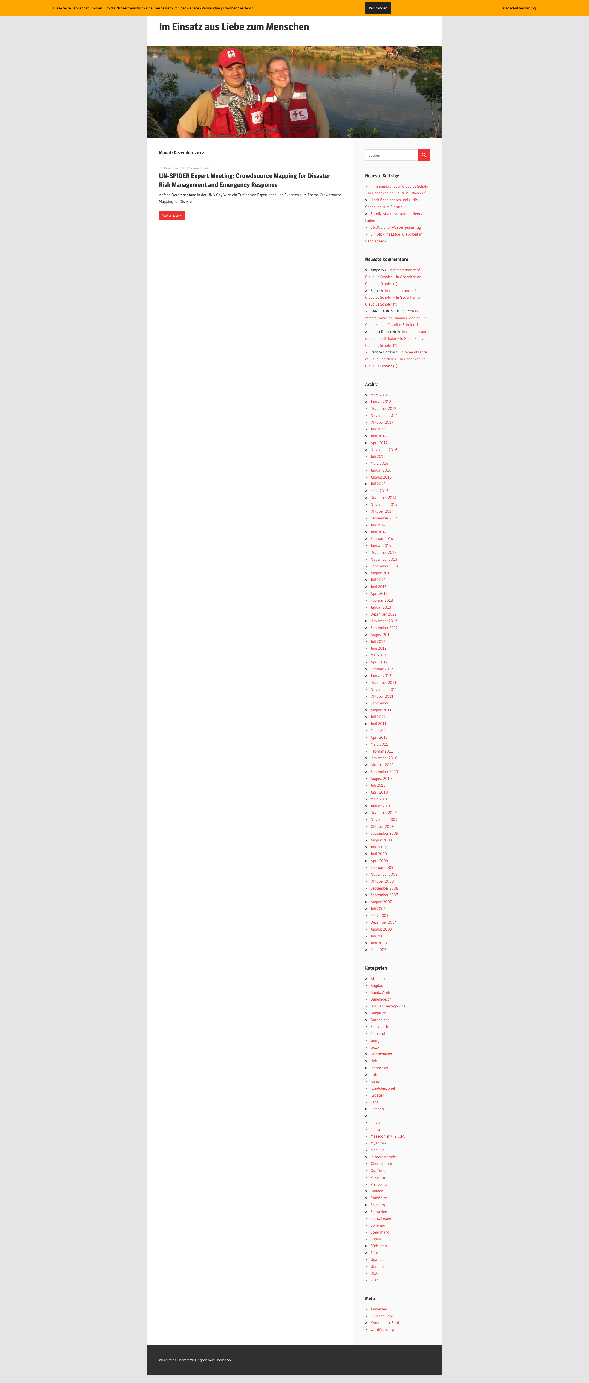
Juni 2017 (379, 435)
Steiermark (380, 1232)
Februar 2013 (382, 600)
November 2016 (384, 449)
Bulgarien (378, 1012)
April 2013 (379, 593)
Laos (374, 1102)
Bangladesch (381, 999)
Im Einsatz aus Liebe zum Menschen (234, 26)
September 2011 (384, 702)
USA (374, 1273)
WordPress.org (382, 1329)
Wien (374, 1280)
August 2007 (381, 901)
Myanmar (378, 1143)
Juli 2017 (378, 428)
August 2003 (381, 929)
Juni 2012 (379, 648)
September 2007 (384, 894)
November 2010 (384, 757)
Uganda (377, 1259)
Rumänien (379, 1197)
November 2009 (384, 819)
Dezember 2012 (383, 614)
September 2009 (384, 833)
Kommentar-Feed (385, 1322)
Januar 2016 (381, 470)
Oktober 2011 (382, 696)
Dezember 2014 (383, 497)
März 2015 (379, 490)
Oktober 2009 (382, 826)
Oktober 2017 (382, 422)
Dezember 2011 (383, 682)
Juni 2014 (379, 531)
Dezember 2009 (384, 812)
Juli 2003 (378, 936)
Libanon (377, 1108)
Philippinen (380, 1184)
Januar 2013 (381, 607)
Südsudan (379, 1245)
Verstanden (378, 8)
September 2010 (384, 771)
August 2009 (381, 839)
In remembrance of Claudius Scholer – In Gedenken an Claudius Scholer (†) (393, 276)
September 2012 (384, 627)
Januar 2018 (381, 401)
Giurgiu (377, 1040)
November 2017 (384, 415)
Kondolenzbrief (383, 1088)
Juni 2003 (379, 942)
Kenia (375, 1081)
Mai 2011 (378, 730)
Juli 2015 (378, 483)
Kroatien (378, 1095)
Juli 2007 (378, 908)
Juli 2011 (378, 716)
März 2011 (379, 744)
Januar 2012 (381, 675)
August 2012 (381, 634)
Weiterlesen (170, 215)
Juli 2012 (378, 641)
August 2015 (381, 477)
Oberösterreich (383, 1163)
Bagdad (377, 985)
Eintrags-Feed (382, 1315)
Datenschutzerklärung (518, 8)
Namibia (378, 1149)
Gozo (375, 1047)
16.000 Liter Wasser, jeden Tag (396, 227)
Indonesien (379, 1067)
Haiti (374, 1060)
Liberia (376, 1115)
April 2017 (379, 442)
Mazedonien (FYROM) (388, 1136)
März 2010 (379, 799)
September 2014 (384, 518)
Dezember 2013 (383, 552)
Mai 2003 (378, 949)
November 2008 (384, 874)
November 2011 (384, 689)
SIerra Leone (381, 1218)
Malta (375, 1129)
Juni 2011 (379, 723)
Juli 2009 (378, 846)
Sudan (376, 1239)
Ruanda (377, 1190)
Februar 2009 (382, 867)
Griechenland (381, 1053)
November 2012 (384, 620)
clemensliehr (200, 168)
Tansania (378, 1252)
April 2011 (379, 737)
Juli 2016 (378, 456)
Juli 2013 (378, 579)
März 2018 (379, 394)
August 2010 (381, 778)
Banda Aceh (380, 992)
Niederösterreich (384, 1156)
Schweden (379, 1211)
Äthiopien (378, 978)
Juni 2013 (379, 586)
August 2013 (381, 572)
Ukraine (377, 1266)
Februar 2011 (382, 751)
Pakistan (378, 1177)
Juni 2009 (379, 853)
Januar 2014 (381, 545)
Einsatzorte (380, 1026)
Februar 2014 (382, 538)
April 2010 (379, 792)
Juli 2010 (378, 785)
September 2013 (384, 565)
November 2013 (384, 559)
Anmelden (379, 1309)
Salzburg (378, 1204)
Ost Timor (379, 1170)
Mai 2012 (378, 655)
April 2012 (379, 661)
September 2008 (384, 888)
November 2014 (384, 504)
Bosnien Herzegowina (388, 1006)
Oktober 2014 (382, 511)
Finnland (378, 1033)
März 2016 (379, 463)
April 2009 (379, 860)
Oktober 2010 (382, 764)
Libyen (376, 1122)
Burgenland (380, 1019)
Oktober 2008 (382, 881)
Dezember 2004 (384, 922)
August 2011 (381, 709)
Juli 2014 (378, 524)
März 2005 (379, 915)
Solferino (378, 1225)
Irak (374, 1074)
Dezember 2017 (383, 408)
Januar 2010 (381, 805)
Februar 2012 (382, 668)
